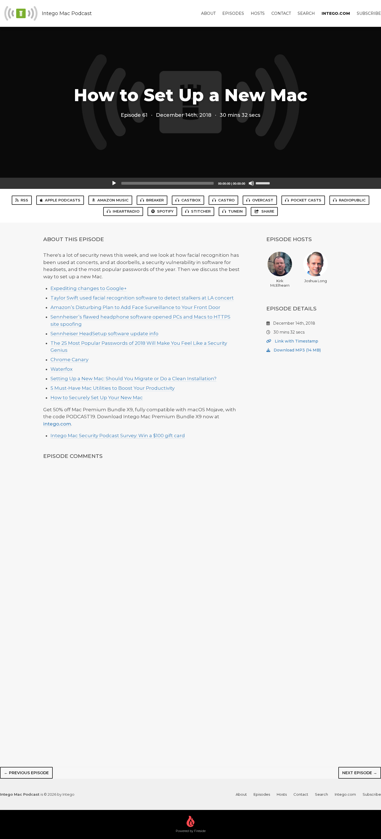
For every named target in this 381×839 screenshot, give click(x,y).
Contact (281, 13)
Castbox (191, 200)
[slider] (263, 183)
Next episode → (359, 772)
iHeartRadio (126, 211)
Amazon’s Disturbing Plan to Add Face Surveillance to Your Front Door (135, 307)
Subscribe (369, 13)
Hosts (258, 13)
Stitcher (201, 211)
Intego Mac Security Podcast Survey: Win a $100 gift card (117, 435)
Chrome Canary (69, 359)
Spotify (165, 211)
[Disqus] (141, 538)
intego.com (57, 424)
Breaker (155, 200)
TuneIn (235, 211)
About (208, 13)
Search (306, 13)
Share (267, 211)
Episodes (233, 13)
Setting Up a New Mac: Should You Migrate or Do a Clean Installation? (133, 378)
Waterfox (61, 369)
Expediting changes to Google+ (88, 288)
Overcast (262, 200)
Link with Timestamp (296, 341)
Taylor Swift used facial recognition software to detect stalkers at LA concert (142, 298)
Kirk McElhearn (280, 283)
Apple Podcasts (62, 200)
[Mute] (251, 183)
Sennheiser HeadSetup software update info (104, 333)
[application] (190, 183)
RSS (24, 200)
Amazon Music (113, 200)
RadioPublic (352, 200)
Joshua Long (315, 281)
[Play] (114, 183)
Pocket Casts (306, 200)
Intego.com (336, 13)
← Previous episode (26, 772)
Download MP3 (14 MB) (297, 350)
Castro (226, 200)
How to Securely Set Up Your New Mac (96, 397)
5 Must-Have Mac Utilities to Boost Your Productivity (112, 388)
